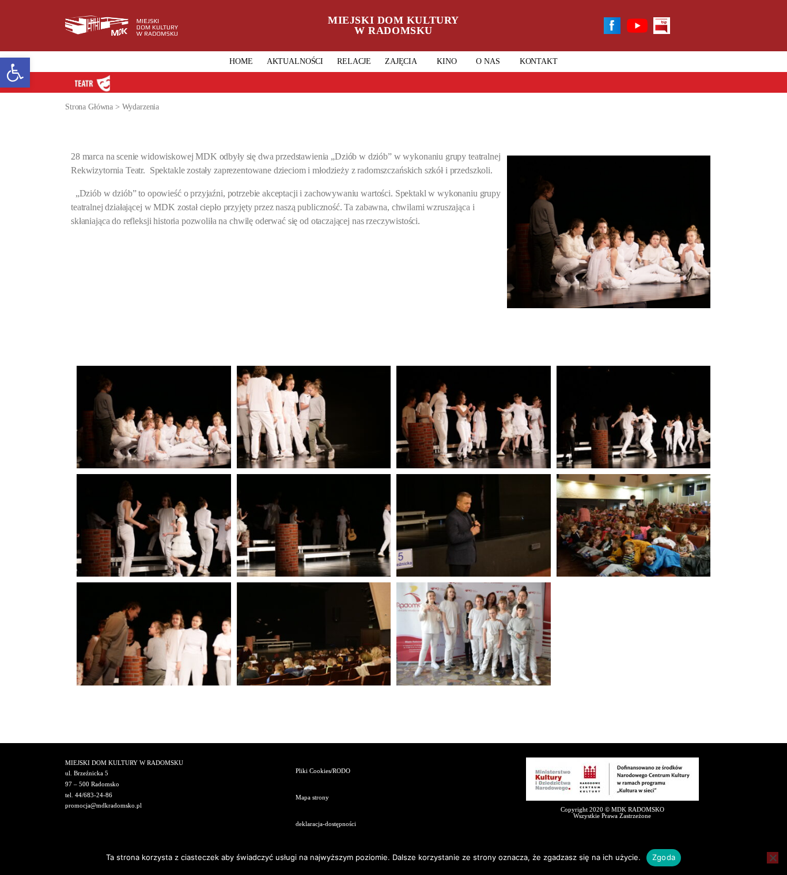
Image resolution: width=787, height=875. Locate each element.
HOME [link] (240, 61)
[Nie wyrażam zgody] (772, 857)
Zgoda (663, 857)
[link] (15, 73)
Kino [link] (446, 61)
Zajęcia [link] (401, 61)
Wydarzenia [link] (141, 107)
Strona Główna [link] (89, 107)
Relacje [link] (354, 61)
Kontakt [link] (539, 61)
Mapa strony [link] (312, 797)
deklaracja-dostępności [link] (326, 823)
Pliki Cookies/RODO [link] (323, 770)
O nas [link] (488, 61)
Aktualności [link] (295, 61)
